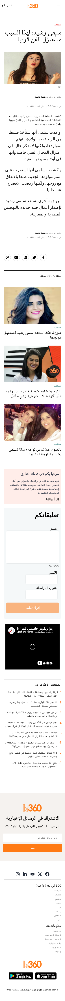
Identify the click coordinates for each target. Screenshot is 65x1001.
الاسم (53, 572)
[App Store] (46, 975)
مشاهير (58, 915)
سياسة (58, 890)
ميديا (59, 907)
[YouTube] (32, 874)
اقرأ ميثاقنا (52, 499)
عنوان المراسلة (46, 588)
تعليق (53, 528)
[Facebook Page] (47, 874)
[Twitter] (40, 874)
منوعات (57, 24)
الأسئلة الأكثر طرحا (53, 935)
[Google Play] (20, 975)
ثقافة (59, 903)
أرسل (32, 848)
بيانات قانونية (55, 943)
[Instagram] (18, 874)
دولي (59, 919)
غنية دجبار (40, 96)
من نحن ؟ (57, 931)
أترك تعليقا (32, 608)
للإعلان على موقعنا (52, 939)
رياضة (58, 911)
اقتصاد (58, 894)
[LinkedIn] (25, 874)
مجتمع (58, 899)
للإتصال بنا (56, 947)
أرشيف (58, 951)
